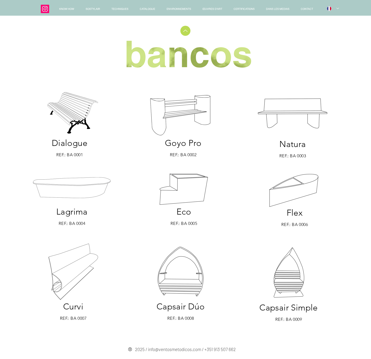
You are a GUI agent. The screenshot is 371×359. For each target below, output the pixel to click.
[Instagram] (45, 9)
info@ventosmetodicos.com (174, 349)
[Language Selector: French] (333, 8)
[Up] (185, 31)
